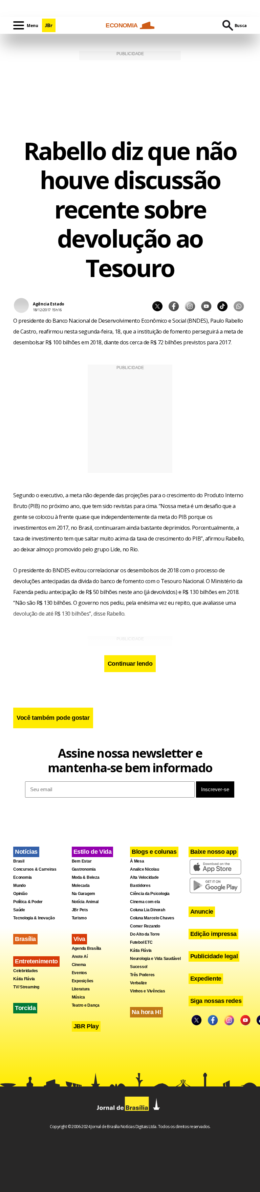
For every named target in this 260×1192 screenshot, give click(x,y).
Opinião (20, 893)
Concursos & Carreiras (35, 869)
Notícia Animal (85, 901)
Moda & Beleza (86, 877)
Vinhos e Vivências (147, 991)
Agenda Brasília (86, 948)
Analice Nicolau (144, 869)
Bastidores (140, 885)
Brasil (18, 861)
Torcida (25, 1008)
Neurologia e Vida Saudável (155, 958)
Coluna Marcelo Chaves (152, 918)
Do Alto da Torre (145, 934)
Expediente (205, 978)
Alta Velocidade (144, 877)
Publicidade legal (214, 956)
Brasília (25, 939)
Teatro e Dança (86, 1005)
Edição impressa (213, 934)
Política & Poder (28, 901)
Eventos (79, 972)
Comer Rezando (145, 926)
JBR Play (86, 1026)
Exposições (83, 981)
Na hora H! (146, 1012)
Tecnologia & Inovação (34, 918)
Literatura (81, 989)
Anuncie (201, 911)
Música (78, 997)
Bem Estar (82, 861)
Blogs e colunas (154, 851)
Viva (79, 939)
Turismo (79, 918)
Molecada (81, 885)
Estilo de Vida (92, 851)
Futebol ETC (141, 942)
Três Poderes (142, 974)
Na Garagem (83, 893)
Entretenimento (36, 961)
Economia (22, 877)
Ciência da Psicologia (150, 893)
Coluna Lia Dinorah (147, 910)
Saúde (19, 910)
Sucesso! (139, 966)
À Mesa (137, 861)
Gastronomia (84, 869)
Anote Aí (80, 956)
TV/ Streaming (26, 987)
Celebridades (25, 970)
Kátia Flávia (24, 979)
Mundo (19, 885)
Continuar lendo (130, 663)
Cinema (79, 964)
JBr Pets (80, 910)
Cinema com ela (145, 901)
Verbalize (138, 983)
